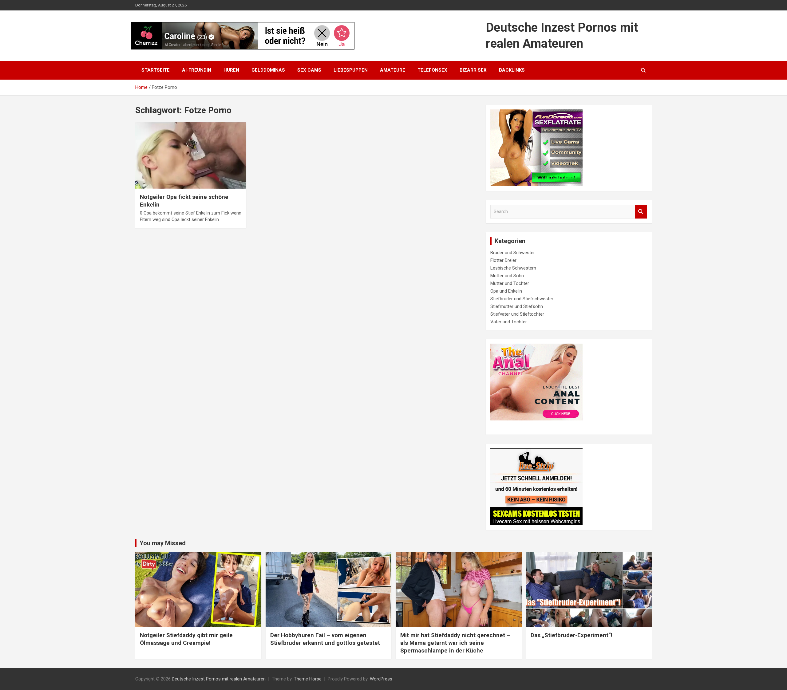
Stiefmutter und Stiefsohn (516, 306)
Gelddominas (268, 70)
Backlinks (512, 70)
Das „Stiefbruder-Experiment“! (571, 635)
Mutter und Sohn (507, 275)
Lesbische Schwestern (513, 268)
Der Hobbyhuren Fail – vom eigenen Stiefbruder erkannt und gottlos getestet (325, 639)
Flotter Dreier (503, 260)
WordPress (381, 679)
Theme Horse (308, 679)
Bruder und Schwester (512, 252)
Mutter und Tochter (509, 283)
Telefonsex (432, 70)
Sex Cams (309, 70)
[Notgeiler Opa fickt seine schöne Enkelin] (191, 155)
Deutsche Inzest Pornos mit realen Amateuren (219, 679)
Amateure (392, 70)
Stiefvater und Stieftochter (517, 314)
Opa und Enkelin (506, 291)
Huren (231, 70)
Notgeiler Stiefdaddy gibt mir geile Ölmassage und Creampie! (186, 639)
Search (641, 212)
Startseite (155, 70)
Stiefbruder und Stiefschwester (521, 299)
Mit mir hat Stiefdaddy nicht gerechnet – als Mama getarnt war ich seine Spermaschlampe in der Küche (455, 643)
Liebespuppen (351, 70)
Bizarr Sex (473, 70)
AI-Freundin (196, 70)
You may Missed (163, 543)
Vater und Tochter (508, 322)
